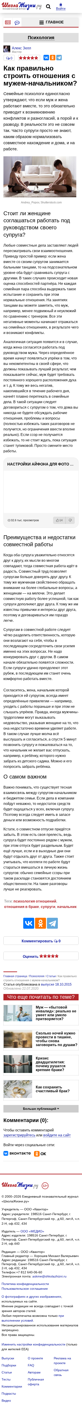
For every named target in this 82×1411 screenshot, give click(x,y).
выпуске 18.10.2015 (56, 984)
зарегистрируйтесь (19, 1135)
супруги (48, 907)
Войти (60, 8)
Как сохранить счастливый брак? (53, 1089)
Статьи (7, 1372)
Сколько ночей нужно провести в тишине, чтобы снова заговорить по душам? (56, 1039)
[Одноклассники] (52, 57)
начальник (67, 907)
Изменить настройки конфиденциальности (33, 1344)
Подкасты (9, 1393)
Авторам (34, 1372)
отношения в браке (21, 907)
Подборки (9, 1365)
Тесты (6, 1379)
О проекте (35, 1358)
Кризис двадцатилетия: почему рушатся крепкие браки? (50, 1064)
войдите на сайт (57, 1135)
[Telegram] (59, 57)
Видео (6, 1400)
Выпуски (8, 1358)
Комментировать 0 (41, 940)
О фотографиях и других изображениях (31, 1296)
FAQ (31, 1365)
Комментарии (12, 1386)
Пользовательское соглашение (25, 1288)
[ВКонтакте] (46, 57)
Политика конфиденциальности (25, 1284)
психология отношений (34, 901)
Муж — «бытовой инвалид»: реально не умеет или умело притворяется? (56, 1013)
